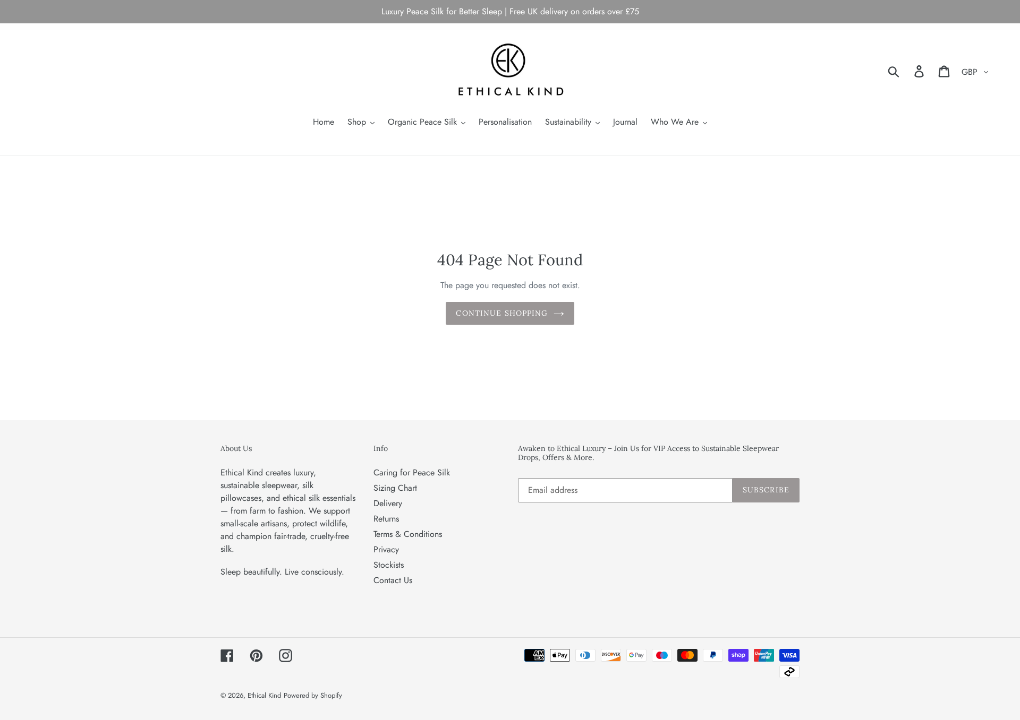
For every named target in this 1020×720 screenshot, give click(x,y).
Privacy (386, 549)
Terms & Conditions (407, 534)
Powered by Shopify (313, 695)
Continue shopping (502, 313)
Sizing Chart (395, 488)
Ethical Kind (264, 695)
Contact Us (392, 580)
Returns (386, 519)
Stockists (388, 565)
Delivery (387, 503)
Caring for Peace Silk (411, 472)
